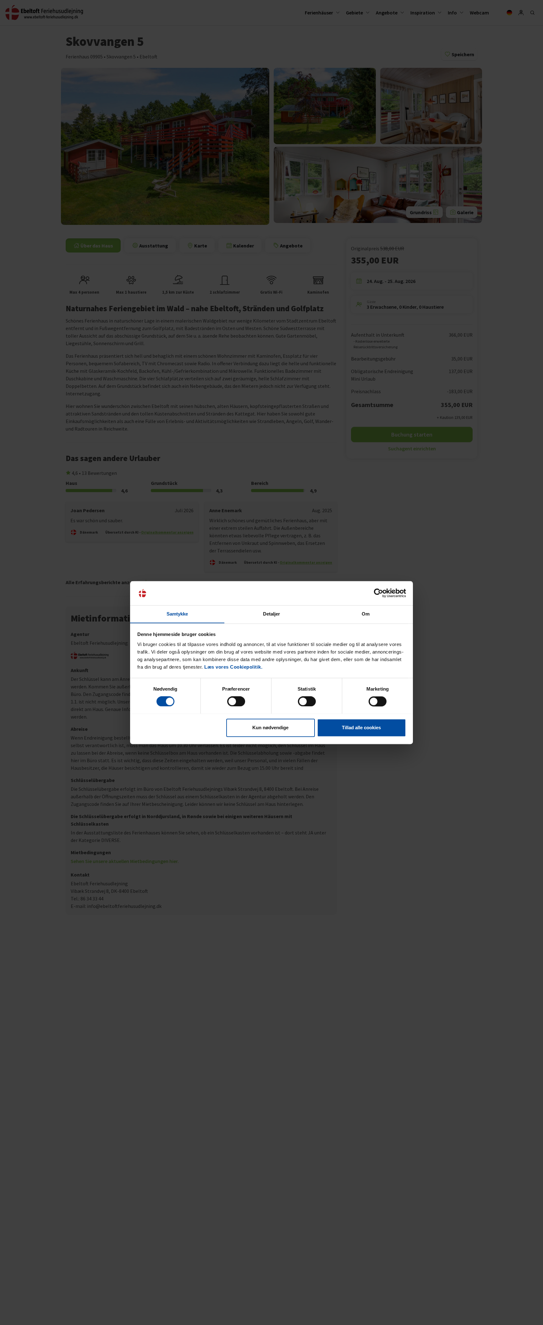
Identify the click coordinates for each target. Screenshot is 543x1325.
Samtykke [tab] (177, 613)
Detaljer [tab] (271, 613)
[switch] (236, 701)
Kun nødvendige (270, 727)
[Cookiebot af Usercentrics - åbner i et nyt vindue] (378, 593)
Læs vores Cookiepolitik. (233, 667)
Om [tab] (366, 613)
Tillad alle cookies (361, 727)
